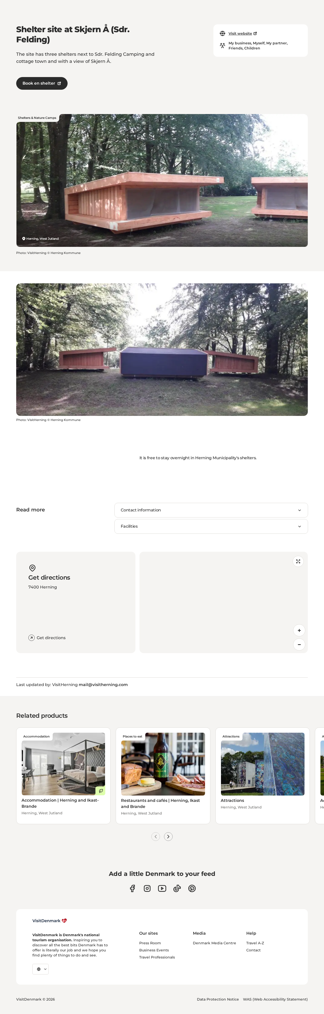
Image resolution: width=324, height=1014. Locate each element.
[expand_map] (298, 561)
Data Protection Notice (218, 999)
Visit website (240, 33)
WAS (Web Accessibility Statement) (275, 999)
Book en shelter (39, 83)
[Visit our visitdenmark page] (162, 888)
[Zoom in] (299, 630)
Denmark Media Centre (214, 943)
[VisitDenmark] (49, 920)
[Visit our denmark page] (132, 888)
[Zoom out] (299, 644)
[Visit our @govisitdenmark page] (177, 888)
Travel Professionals (157, 957)
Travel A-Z (255, 943)
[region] (223, 602)
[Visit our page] (147, 888)
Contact (253, 950)
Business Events (154, 950)
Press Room (150, 943)
